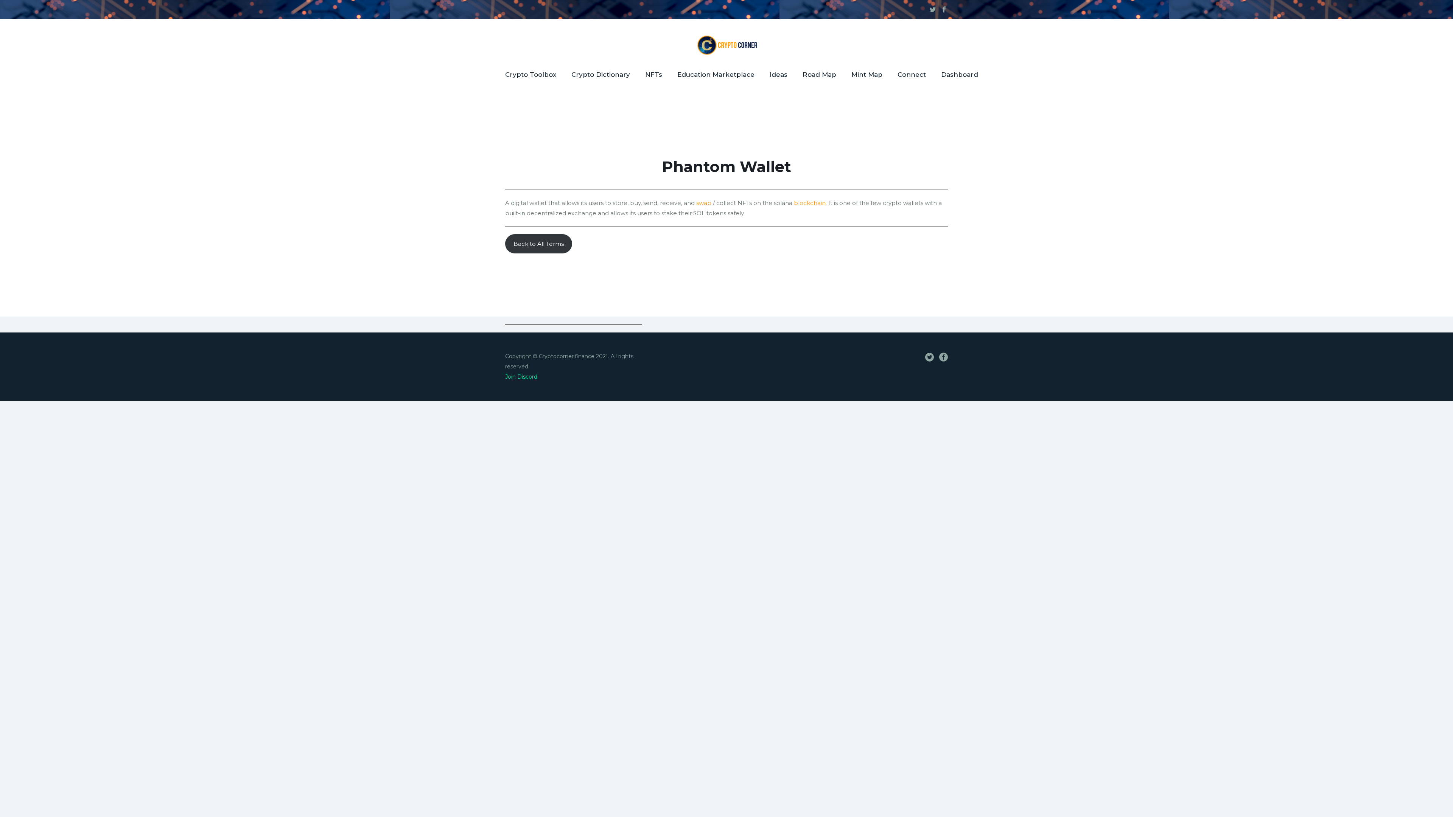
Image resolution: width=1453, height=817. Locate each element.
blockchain (810, 203)
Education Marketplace (716, 74)
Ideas (778, 74)
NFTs (653, 74)
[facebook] (944, 9)
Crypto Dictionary (600, 74)
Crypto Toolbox (530, 74)
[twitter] (932, 9)
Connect (912, 74)
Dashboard (959, 74)
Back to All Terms (538, 243)
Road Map (819, 74)
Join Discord (521, 376)
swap (703, 203)
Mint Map (866, 74)
